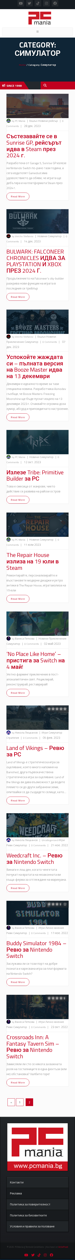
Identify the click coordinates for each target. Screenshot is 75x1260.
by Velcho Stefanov (22, 236)
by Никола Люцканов (25, 733)
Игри (45, 733)
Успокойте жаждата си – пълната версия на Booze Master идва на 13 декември (34, 366)
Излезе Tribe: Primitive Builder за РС (35, 475)
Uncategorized (50, 840)
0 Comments (49, 342)
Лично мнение (54, 928)
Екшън (33, 121)
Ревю (9, 845)
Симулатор (55, 236)
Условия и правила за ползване (32, 1226)
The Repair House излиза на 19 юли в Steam (32, 561)
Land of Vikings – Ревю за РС (35, 751)
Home (22, 65)
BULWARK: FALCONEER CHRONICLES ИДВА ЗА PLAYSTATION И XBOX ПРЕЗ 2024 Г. (35, 261)
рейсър (54, 121)
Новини (43, 121)
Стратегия (13, 738)
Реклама (16, 1193)
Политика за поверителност (30, 1204)
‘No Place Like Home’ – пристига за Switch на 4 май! (35, 660)
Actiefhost (63, 1247)
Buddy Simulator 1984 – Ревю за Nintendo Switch (36, 949)
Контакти (17, 1182)
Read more (18, 196)
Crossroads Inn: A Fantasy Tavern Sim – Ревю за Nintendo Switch (32, 1047)
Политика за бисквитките (28, 1215)
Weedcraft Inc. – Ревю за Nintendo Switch (34, 858)
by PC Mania (18, 121)
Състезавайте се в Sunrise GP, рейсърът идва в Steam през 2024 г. (34, 146)
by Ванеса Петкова (23, 639)
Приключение (15, 342)
